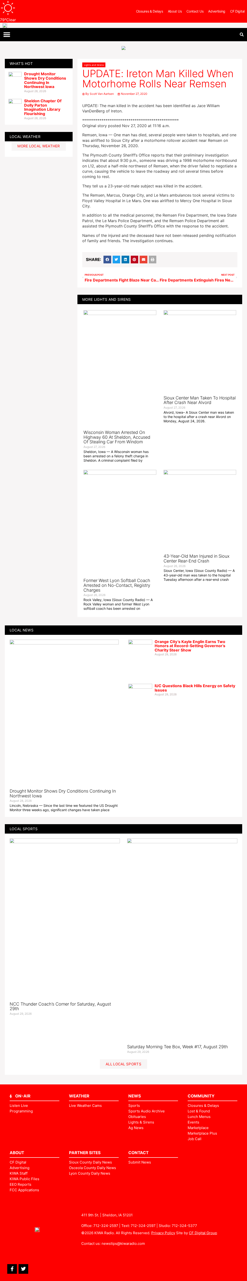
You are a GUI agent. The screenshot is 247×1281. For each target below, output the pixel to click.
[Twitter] (23, 1269)
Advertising (216, 11)
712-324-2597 (105, 1225)
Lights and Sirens (94, 64)
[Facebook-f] (12, 1269)
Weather (79, 1096)
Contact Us (194, 11)
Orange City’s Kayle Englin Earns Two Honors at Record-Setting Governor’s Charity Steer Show (190, 645)
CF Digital (237, 11)
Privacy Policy (163, 1233)
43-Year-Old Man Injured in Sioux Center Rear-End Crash (196, 558)
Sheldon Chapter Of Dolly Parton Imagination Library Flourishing (43, 107)
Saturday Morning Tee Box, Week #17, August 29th (177, 1046)
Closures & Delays (149, 11)
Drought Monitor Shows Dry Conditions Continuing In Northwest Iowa (45, 80)
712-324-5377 (184, 1225)
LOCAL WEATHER (25, 136)
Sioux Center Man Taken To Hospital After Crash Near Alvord (200, 400)
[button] (6, 34)
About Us (175, 11)
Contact (138, 1152)
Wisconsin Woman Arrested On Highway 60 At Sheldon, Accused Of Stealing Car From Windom (116, 437)
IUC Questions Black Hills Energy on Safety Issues (195, 687)
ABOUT (17, 1152)
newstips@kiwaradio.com (123, 1243)
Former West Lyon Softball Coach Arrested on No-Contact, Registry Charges (116, 585)
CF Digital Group (203, 1233)
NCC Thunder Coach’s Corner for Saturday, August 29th (60, 1006)
